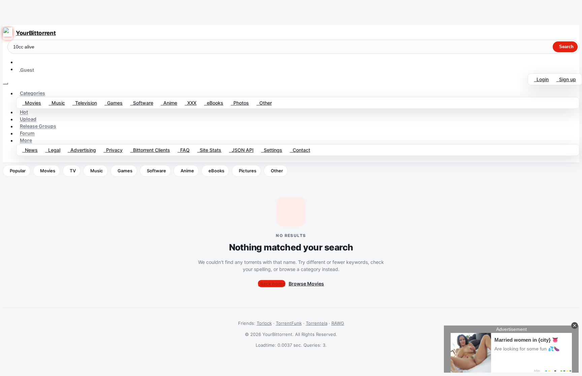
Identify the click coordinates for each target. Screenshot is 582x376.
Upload (28, 119)
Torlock (264, 323)
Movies (31, 103)
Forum (27, 133)
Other (264, 103)
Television (84, 103)
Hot (24, 112)
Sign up (566, 79)
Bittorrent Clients (150, 150)
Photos (240, 103)
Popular (18, 170)
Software (141, 103)
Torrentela (316, 323)
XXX (190, 103)
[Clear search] (547, 46)
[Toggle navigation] (5, 83)
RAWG (337, 323)
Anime (169, 103)
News (30, 150)
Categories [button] (32, 93)
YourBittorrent (36, 33)
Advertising (82, 150)
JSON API (241, 150)
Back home (271, 283)
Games (113, 103)
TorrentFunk (289, 323)
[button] (19, 62)
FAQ (183, 150)
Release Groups (38, 126)
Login (541, 79)
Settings (271, 150)
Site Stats (209, 150)
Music (57, 103)
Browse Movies (306, 283)
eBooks (213, 103)
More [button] (26, 140)
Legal (52, 150)
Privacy (113, 150)
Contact (300, 150)
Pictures (247, 170)
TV (73, 170)
